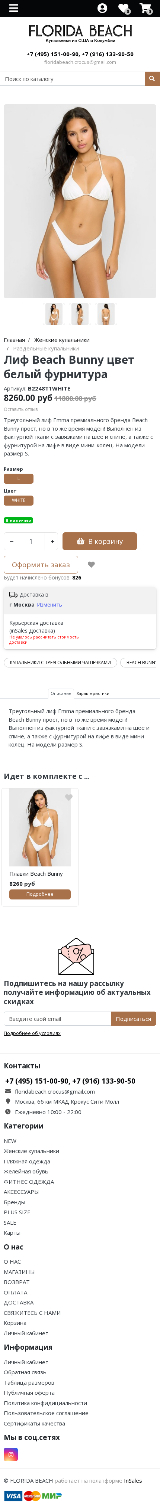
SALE (10, 1222)
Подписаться (133, 1018)
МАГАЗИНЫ (19, 1272)
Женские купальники (31, 1150)
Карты (12, 1232)
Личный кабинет (26, 1333)
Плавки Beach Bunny (36, 873)
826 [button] (76, 577)
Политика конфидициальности (45, 1403)
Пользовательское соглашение (46, 1413)
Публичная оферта (29, 1392)
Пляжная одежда (27, 1161)
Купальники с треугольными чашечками (60, 662)
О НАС (12, 1261)
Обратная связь (25, 1372)
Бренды (14, 1202)
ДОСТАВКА (18, 1302)
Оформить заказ (41, 564)
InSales (133, 1480)
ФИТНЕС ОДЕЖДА (29, 1181)
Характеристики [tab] (93, 693)
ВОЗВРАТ (17, 1282)
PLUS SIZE (17, 1212)
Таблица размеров (29, 1382)
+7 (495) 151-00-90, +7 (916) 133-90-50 (80, 54)
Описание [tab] (61, 693)
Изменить (49, 604)
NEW (10, 1140)
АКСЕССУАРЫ (21, 1191)
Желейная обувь (26, 1171)
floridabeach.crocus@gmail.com (80, 62)
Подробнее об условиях (32, 1033)
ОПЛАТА (15, 1292)
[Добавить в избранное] (91, 565)
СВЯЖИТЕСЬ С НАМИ (32, 1312)
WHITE (19, 500)
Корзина (15, 1322)
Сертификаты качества (34, 1423)
